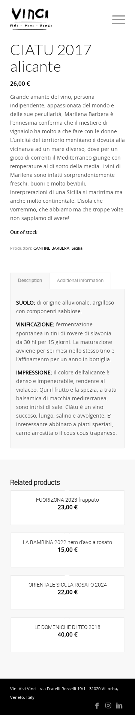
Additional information (80, 281)
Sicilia (77, 248)
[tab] (30, 281)
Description (30, 281)
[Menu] (113, 20)
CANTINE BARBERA (51, 248)
